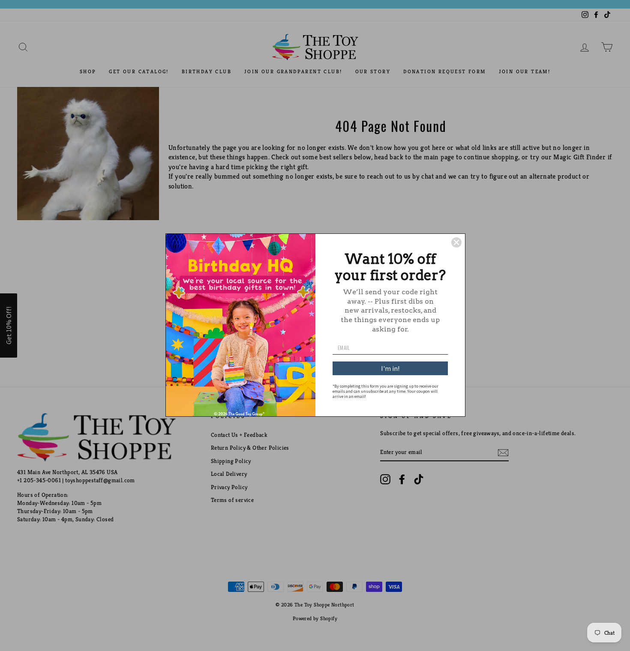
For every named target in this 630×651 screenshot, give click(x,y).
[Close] (456, 242)
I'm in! (390, 368)
